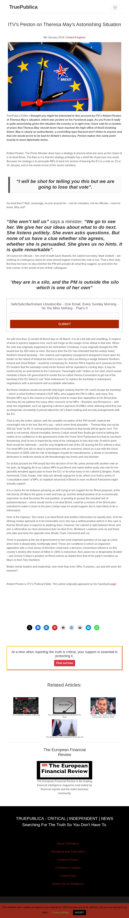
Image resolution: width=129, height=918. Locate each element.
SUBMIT (64, 324)
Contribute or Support (68, 867)
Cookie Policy (68, 875)
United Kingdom (75, 37)
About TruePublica (68, 843)
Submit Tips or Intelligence (68, 883)
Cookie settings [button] (60, 912)
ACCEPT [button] (79, 912)
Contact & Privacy (68, 859)
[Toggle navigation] (115, 7)
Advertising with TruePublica (68, 851)
